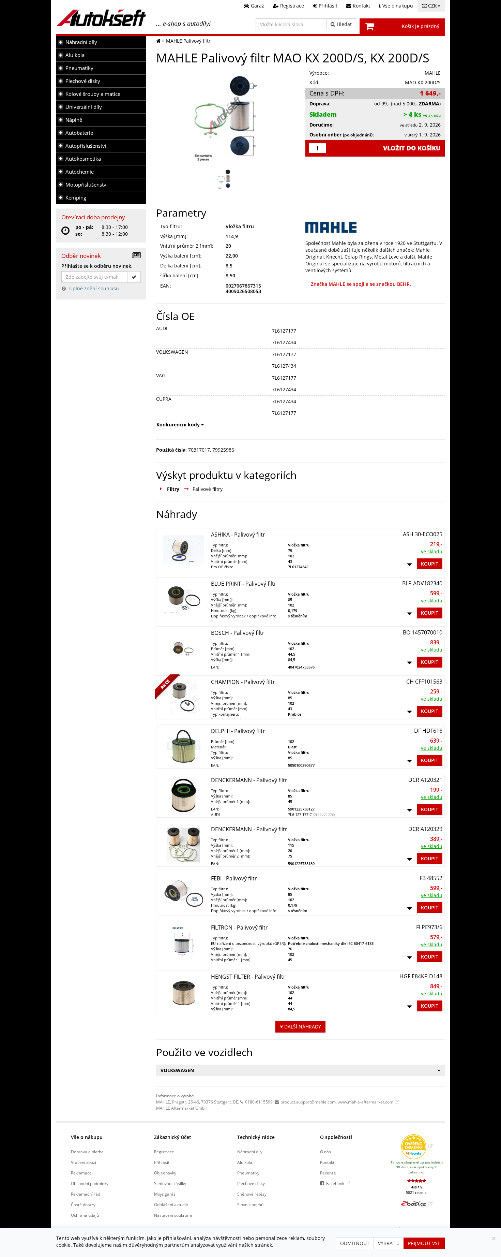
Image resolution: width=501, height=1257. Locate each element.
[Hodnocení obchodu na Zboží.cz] (416, 1204)
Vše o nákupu (87, 1137)
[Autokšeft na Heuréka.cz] (416, 1146)
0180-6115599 (259, 1102)
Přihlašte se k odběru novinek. (97, 266)
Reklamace (81, 1172)
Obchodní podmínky (89, 1183)
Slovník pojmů (250, 1204)
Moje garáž (165, 1194)
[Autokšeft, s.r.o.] (101, 18)
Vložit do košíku (412, 148)
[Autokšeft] (158, 41)
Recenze (328, 1172)
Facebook (335, 1183)
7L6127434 (284, 342)
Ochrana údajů (85, 1215)
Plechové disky (82, 81)
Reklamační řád (85, 1194)
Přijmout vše (424, 1243)
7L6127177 (284, 330)
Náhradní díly (81, 42)
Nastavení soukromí (173, 1215)
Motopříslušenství (86, 184)
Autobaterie (79, 132)
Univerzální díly (83, 107)
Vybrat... (388, 1243)
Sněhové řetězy (252, 1194)
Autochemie (79, 171)
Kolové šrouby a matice (92, 94)
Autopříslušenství (85, 145)
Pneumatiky (79, 68)
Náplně (73, 119)
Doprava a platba (87, 1151)
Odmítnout (354, 1243)
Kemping (75, 197)
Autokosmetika (83, 158)
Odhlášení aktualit (171, 1204)
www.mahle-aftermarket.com (365, 1102)
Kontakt (327, 1162)
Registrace (164, 1151)
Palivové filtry (208, 489)
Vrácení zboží (83, 1162)
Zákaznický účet (172, 1137)
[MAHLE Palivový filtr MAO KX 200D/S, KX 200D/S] (225, 115)
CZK (432, 5)
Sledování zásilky (170, 1183)
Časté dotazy (83, 1204)
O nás (325, 1151)
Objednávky (165, 1172)
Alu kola (75, 55)
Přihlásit (161, 1162)
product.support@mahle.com (308, 1102)
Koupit (429, 563)
